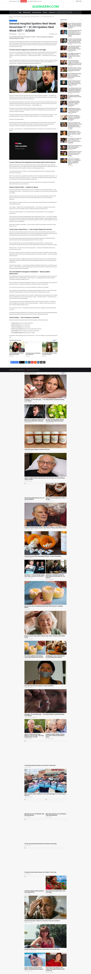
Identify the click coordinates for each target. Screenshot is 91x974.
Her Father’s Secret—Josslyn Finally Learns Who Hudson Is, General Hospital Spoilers (74, 69)
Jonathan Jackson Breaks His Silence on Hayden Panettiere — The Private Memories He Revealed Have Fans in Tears (74, 41)
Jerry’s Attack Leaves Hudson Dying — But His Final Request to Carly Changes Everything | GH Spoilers (74, 25)
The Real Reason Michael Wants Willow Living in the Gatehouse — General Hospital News (74, 103)
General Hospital (16, 16)
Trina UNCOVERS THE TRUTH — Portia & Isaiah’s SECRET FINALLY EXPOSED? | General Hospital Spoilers (74, 48)
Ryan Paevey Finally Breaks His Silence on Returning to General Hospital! (75, 147)
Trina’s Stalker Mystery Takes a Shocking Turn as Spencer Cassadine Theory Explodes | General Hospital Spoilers (74, 90)
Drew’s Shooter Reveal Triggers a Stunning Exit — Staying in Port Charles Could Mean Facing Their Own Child (48, 1)
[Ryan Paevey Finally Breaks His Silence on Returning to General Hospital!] (63, 147)
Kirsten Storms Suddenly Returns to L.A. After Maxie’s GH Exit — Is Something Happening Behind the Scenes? (74, 161)
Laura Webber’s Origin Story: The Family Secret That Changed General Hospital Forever (74, 55)
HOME (20, 12)
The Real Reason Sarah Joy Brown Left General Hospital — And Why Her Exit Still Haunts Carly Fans (74, 110)
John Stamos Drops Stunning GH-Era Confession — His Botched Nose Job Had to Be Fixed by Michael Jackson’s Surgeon (74, 33)
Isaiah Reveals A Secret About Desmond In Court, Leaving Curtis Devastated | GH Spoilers (75, 153)
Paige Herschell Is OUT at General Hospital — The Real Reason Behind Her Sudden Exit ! (74, 133)
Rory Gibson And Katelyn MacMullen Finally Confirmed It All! (74, 97)
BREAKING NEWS (26, 12)
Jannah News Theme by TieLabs (33, 369)
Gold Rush (45, 12)
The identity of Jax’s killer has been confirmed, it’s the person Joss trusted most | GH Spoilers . (74, 140)
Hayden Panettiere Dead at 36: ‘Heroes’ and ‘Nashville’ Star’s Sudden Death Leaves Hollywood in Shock (74, 82)
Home (11, 16)
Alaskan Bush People (36, 12)
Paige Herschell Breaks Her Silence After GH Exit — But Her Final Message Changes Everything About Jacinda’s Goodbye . (75, 125)
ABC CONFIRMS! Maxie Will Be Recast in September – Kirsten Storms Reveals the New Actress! (74, 75)
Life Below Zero (52, 12)
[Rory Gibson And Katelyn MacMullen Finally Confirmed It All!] (63, 97)
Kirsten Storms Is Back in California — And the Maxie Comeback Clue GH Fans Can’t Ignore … (74, 117)
